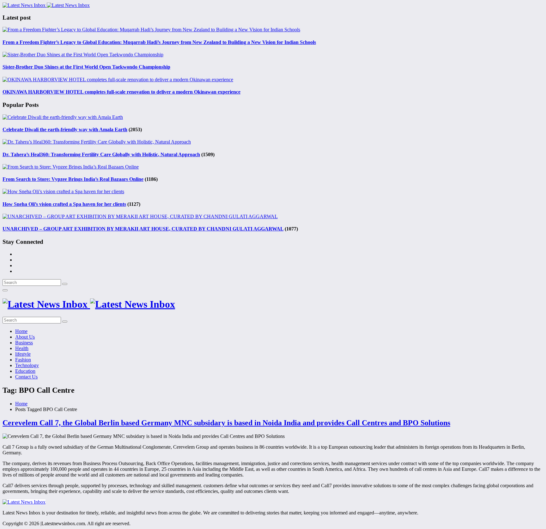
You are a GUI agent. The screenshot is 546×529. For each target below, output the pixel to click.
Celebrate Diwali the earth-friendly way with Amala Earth (65, 129)
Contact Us (26, 376)
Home (21, 331)
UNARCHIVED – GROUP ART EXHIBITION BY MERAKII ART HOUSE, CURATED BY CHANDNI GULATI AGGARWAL (143, 228)
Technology (27, 365)
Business (24, 342)
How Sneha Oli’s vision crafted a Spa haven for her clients (64, 204)
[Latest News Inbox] (46, 5)
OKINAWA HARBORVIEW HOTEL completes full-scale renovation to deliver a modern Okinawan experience (121, 92)
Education (25, 371)
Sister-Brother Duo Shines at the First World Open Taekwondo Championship (86, 67)
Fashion (23, 359)
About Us (25, 337)
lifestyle (23, 354)
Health (21, 348)
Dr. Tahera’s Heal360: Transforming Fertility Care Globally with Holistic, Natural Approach (101, 154)
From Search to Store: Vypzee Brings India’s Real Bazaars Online (73, 179)
